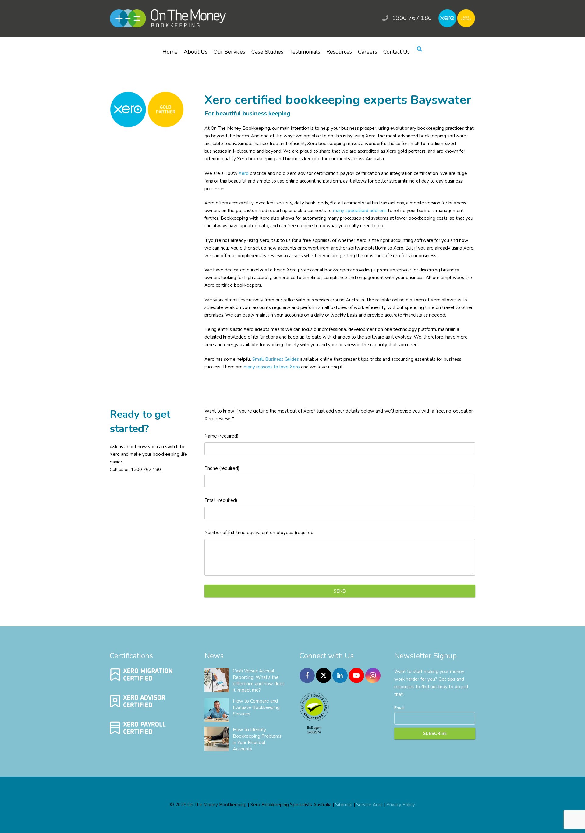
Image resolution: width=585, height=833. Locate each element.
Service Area (369, 805)
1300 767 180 (412, 18)
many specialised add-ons (360, 210)
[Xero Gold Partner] (147, 126)
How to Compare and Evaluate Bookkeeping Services (256, 707)
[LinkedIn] (340, 675)
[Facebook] (307, 675)
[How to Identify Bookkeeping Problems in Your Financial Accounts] (216, 739)
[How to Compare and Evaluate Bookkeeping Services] (216, 710)
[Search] (419, 49)
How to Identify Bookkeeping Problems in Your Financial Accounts (257, 739)
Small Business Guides (275, 359)
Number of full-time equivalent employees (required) (259, 533)
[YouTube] (356, 675)
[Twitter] (323, 675)
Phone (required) (221, 468)
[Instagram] (373, 675)
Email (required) (220, 500)
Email (399, 708)
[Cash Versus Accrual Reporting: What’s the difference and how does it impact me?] (216, 680)
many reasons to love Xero (272, 367)
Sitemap (344, 805)
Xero (244, 173)
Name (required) (221, 436)
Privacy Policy (400, 805)
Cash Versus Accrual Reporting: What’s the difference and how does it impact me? (259, 680)
